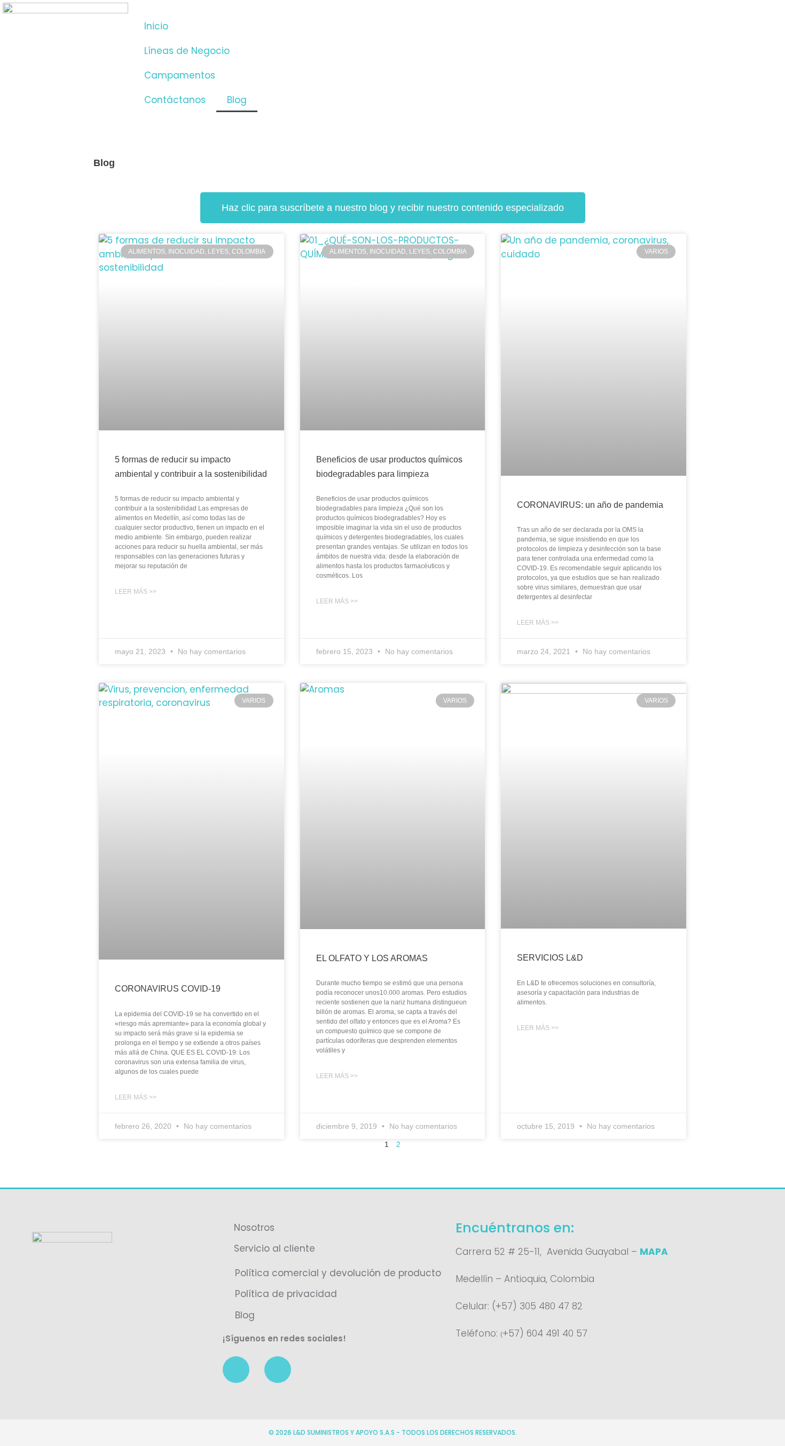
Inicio (156, 26)
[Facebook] (236, 1369)
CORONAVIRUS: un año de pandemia (590, 504)
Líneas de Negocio (187, 50)
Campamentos (179, 75)
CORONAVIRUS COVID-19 (168, 988)
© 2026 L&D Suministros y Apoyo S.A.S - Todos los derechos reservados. (393, 1432)
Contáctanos (175, 99)
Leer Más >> (135, 591)
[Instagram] (277, 1369)
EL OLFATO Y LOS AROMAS (372, 958)
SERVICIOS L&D (550, 957)
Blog (237, 99)
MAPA (654, 1251)
